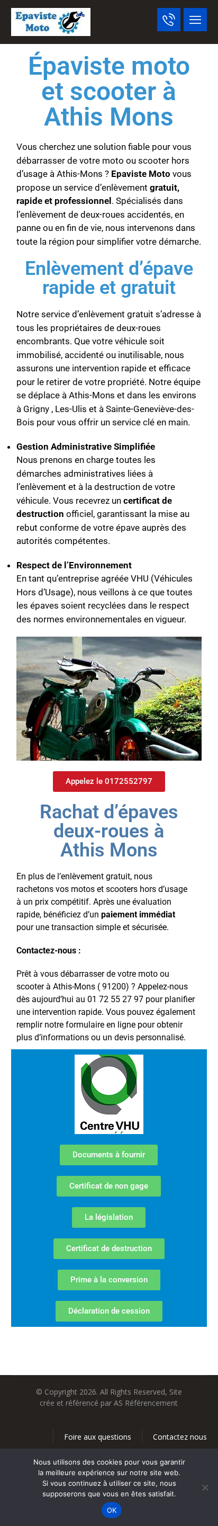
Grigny (36, 409)
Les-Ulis (71, 409)
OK (112, 1510)
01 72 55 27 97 (115, 999)
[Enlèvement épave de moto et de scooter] (50, 22)
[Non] (204, 1487)
